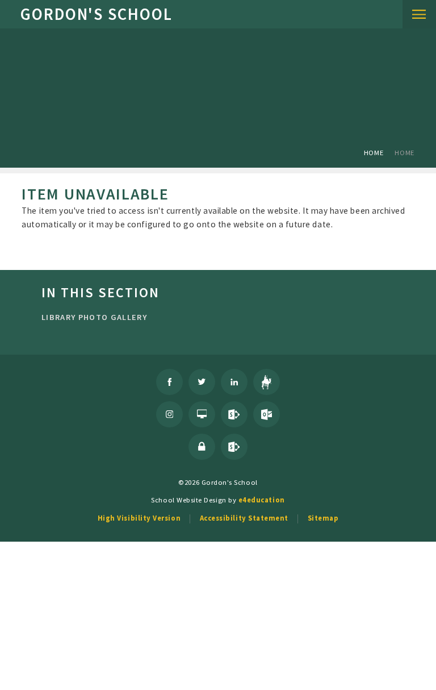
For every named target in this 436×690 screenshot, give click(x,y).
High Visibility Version (139, 517)
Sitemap (323, 517)
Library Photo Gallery (94, 317)
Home (373, 152)
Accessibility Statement (244, 517)
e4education (261, 499)
